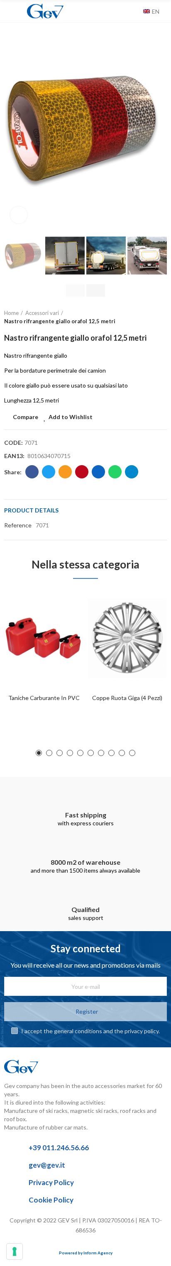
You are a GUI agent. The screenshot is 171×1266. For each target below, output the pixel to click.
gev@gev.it (47, 1165)
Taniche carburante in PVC (44, 697)
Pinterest (81, 471)
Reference (18, 525)
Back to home (150, 317)
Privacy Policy (51, 1182)
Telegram (131, 471)
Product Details (31, 510)
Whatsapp (115, 471)
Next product (160, 317)
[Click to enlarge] (18, 215)
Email (65, 471)
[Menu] (8, 11)
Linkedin (98, 471)
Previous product (140, 317)
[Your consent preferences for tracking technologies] (14, 1251)
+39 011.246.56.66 (59, 1147)
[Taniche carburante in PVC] (43, 638)
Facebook (32, 471)
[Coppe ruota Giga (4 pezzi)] (127, 638)
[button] (12, 128)
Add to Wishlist (71, 416)
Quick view (62, 637)
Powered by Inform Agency (85, 1252)
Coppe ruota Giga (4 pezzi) (127, 697)
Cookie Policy (51, 1199)
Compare (25, 416)
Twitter (48, 471)
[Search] (135, 11)
